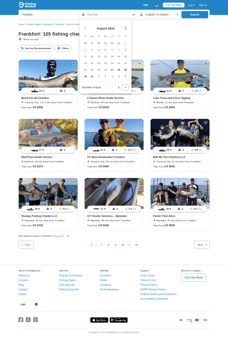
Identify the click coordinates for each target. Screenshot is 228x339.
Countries (105, 275)
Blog (21, 284)
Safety (22, 294)
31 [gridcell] (92, 76)
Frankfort (59, 24)
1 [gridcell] (98, 76)
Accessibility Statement (154, 298)
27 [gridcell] (112, 69)
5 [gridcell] (125, 76)
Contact (23, 289)
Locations (105, 284)
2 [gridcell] (105, 76)
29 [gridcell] (125, 69)
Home (22, 24)
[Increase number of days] (125, 87)
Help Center (147, 275)
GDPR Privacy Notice (153, 289)
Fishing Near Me (69, 289)
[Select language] (156, 5)
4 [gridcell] (119, 76)
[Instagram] (35, 320)
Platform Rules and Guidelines (158, 294)
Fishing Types (67, 280)
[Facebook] (21, 320)
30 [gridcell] (85, 76)
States (103, 280)
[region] (48, 91)
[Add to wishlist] (73, 63)
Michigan (48, 24)
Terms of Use (148, 280)
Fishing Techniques (70, 275)
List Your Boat (174, 5)
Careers (23, 280)
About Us (24, 275)
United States (34, 24)
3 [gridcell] (112, 76)
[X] (28, 320)
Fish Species (67, 284)
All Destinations (109, 289)
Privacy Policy (148, 284)
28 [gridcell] (119, 69)
